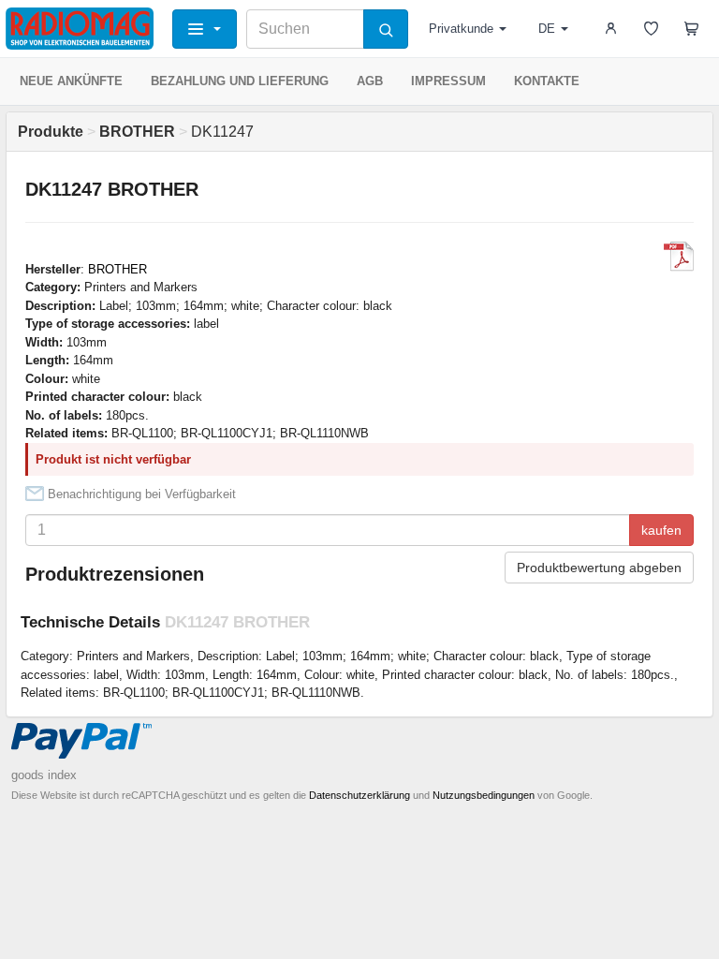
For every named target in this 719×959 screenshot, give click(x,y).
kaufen (661, 530)
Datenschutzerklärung (359, 795)
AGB (370, 81)
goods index (44, 775)
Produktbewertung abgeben (599, 567)
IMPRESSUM (448, 81)
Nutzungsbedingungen (484, 795)
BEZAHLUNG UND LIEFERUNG (240, 81)
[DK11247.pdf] (679, 257)
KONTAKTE (547, 81)
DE (546, 29)
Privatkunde (461, 29)
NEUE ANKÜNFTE (71, 81)
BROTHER (117, 269)
